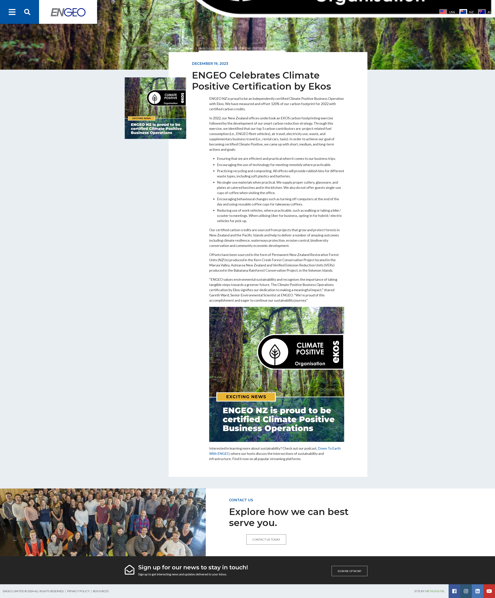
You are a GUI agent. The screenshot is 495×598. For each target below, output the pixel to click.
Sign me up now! (349, 571)
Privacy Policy (78, 591)
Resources (101, 591)
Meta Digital (435, 591)
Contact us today (266, 539)
